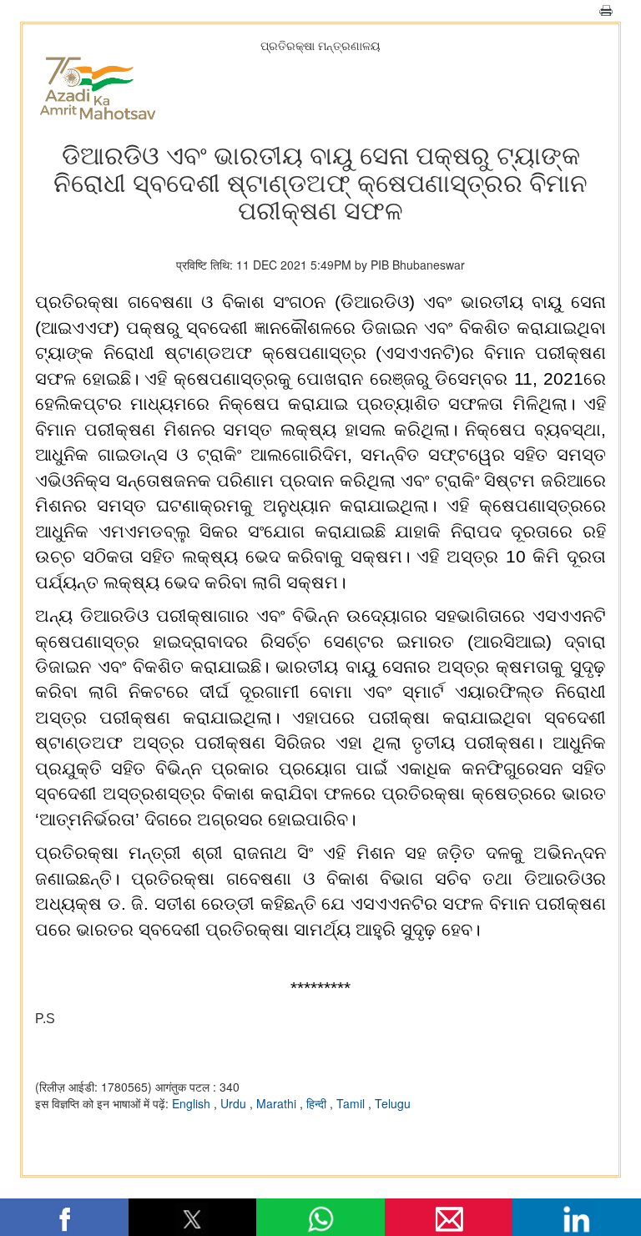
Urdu (235, 1103)
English (193, 1103)
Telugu (393, 1103)
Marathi (278, 1103)
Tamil (352, 1103)
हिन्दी (318, 1103)
